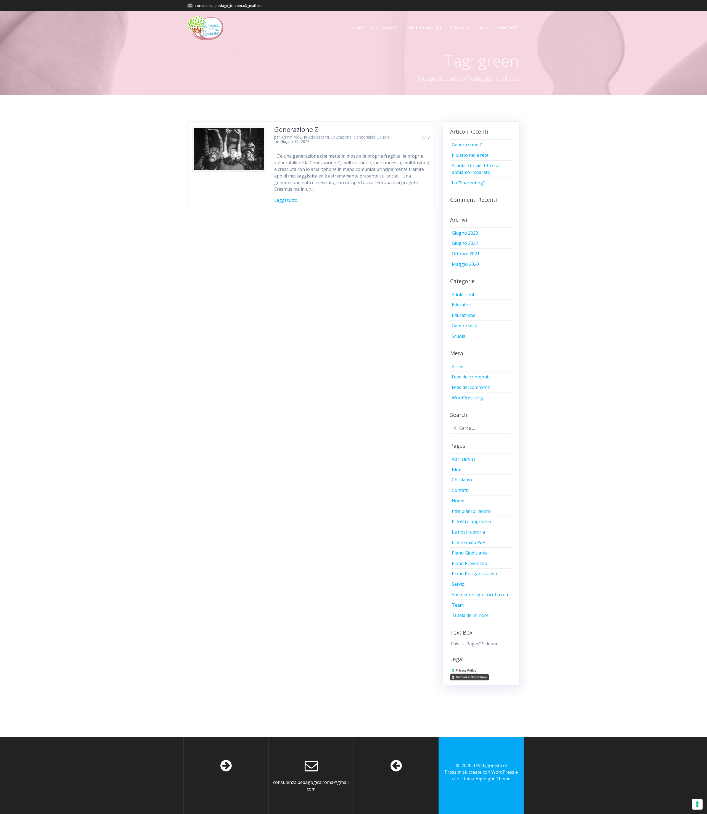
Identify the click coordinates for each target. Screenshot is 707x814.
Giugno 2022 (465, 243)
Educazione (341, 137)
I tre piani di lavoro (471, 511)
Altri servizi (463, 459)
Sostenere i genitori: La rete (481, 595)
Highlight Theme (492, 779)
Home (358, 27)
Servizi (458, 27)
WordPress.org (467, 398)
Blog (484, 27)
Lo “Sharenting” (468, 183)
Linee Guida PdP (424, 27)
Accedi (458, 367)
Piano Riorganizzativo (474, 574)
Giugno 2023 (465, 233)
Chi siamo (383, 27)
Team (458, 605)
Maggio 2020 (465, 264)
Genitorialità (364, 137)
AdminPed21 (292, 137)
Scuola (383, 137)
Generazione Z (296, 129)
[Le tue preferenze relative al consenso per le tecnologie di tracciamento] (697, 804)
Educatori (461, 305)
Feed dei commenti (471, 387)
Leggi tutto (285, 200)
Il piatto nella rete (470, 155)
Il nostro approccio (471, 521)
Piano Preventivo (469, 563)
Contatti (508, 27)
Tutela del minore (470, 615)
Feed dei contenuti (471, 377)
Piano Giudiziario (469, 553)
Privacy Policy (466, 670)
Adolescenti (318, 137)
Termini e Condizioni (471, 677)
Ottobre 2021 (465, 254)
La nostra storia (468, 532)
